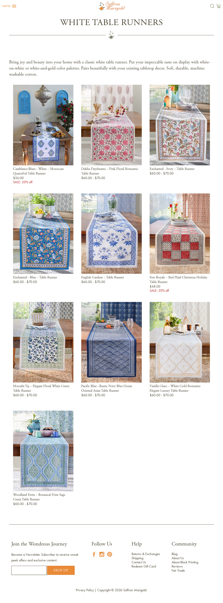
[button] (9, 6)
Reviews (177, 566)
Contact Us (139, 562)
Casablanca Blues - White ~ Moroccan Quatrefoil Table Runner (38, 171)
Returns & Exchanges (146, 554)
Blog (174, 554)
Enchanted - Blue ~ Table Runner (35, 277)
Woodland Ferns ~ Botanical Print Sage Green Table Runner (39, 497)
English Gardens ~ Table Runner (102, 277)
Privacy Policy (85, 590)
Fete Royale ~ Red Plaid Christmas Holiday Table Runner (178, 280)
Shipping (137, 558)
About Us (178, 558)
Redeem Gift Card (144, 566)
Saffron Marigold (134, 590)
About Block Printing (185, 562)
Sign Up (61, 570)
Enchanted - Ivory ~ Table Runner (172, 169)
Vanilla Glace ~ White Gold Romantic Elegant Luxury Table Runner (175, 388)
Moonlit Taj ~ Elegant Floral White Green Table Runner (41, 388)
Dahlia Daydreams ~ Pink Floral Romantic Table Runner (109, 171)
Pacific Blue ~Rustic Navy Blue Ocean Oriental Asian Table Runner (106, 388)
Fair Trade (178, 570)
